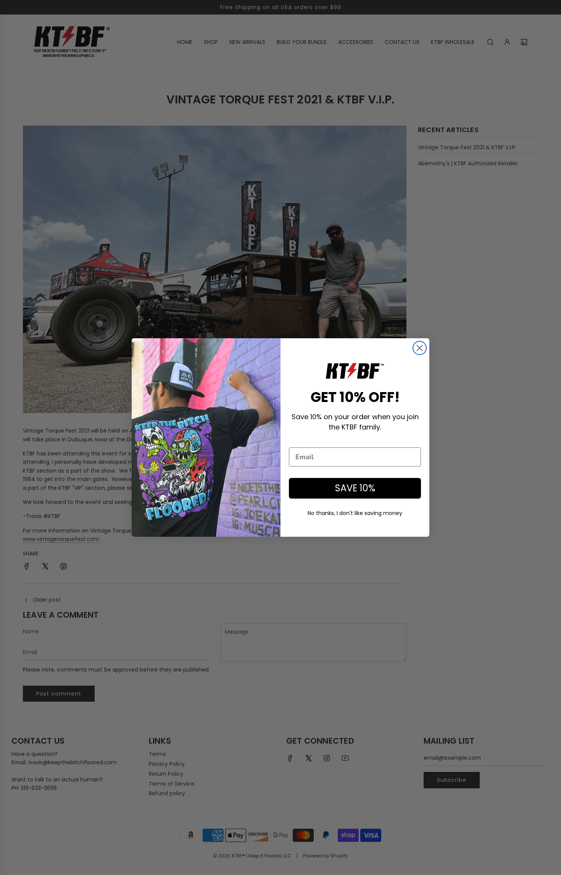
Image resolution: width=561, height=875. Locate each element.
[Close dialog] (419, 348)
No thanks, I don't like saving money (355, 513)
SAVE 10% (355, 488)
